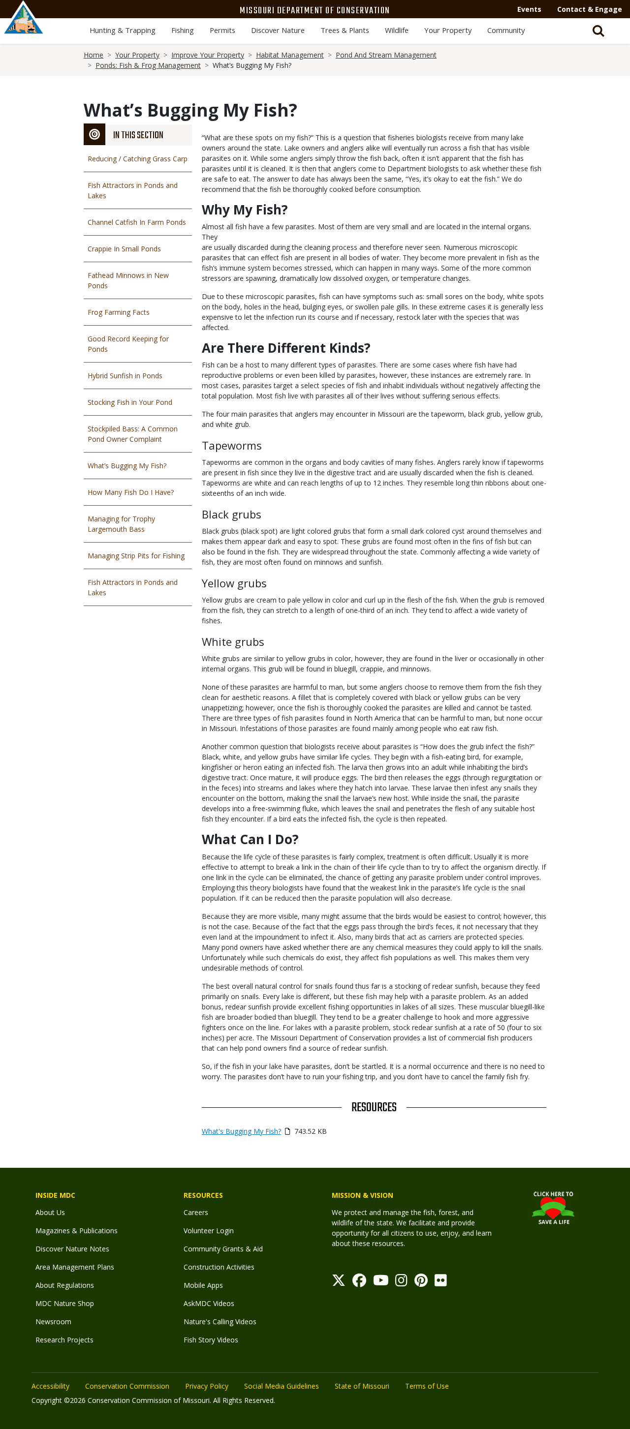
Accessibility (50, 1386)
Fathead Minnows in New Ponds (128, 280)
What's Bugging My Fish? (241, 1131)
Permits (222, 30)
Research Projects (64, 1339)
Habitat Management (290, 55)
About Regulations (64, 1285)
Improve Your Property (207, 55)
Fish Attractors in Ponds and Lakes (133, 190)
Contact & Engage (589, 9)
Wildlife (397, 30)
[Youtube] (381, 1282)
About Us (50, 1212)
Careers (196, 1212)
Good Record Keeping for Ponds (128, 344)
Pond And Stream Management (386, 55)
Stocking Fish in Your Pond (130, 402)
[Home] (23, 28)
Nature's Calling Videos (220, 1321)
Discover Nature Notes (72, 1248)
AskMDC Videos (209, 1303)
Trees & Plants (344, 30)
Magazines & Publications (76, 1230)
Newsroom (53, 1321)
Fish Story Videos (211, 1339)
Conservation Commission (127, 1386)
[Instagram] (401, 1282)
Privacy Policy (206, 1386)
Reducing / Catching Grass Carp (138, 158)
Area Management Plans (74, 1267)
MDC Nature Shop (64, 1303)
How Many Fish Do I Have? (131, 492)
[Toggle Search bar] (598, 31)
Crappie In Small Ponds (124, 248)
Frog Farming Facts (119, 312)
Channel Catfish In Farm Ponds (137, 222)
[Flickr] (441, 1282)
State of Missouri (362, 1386)
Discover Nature (278, 30)
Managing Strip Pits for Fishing (136, 555)
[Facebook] (359, 1282)
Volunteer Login (209, 1230)
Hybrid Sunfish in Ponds (125, 375)
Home (93, 55)
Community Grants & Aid (223, 1248)
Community (506, 30)
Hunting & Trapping (123, 30)
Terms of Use (427, 1386)
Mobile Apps (203, 1285)
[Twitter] (339, 1282)
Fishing (182, 30)
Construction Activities (219, 1267)
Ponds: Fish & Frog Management (148, 65)
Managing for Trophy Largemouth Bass (121, 524)
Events (529, 9)
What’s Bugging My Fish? (127, 465)
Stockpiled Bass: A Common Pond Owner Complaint (133, 434)
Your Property (448, 30)
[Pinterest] (421, 1282)
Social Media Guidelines (281, 1386)
